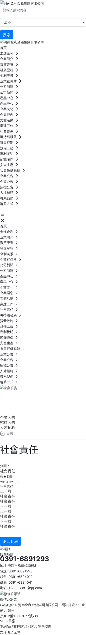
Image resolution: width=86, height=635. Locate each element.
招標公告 (7, 422)
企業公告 (19, 396)
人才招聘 (7, 427)
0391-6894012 (20, 577)
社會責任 (7, 471)
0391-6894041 (21, 582)
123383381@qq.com (25, 588)
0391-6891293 (24, 559)
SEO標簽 (7, 621)
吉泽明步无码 (10, 632)
